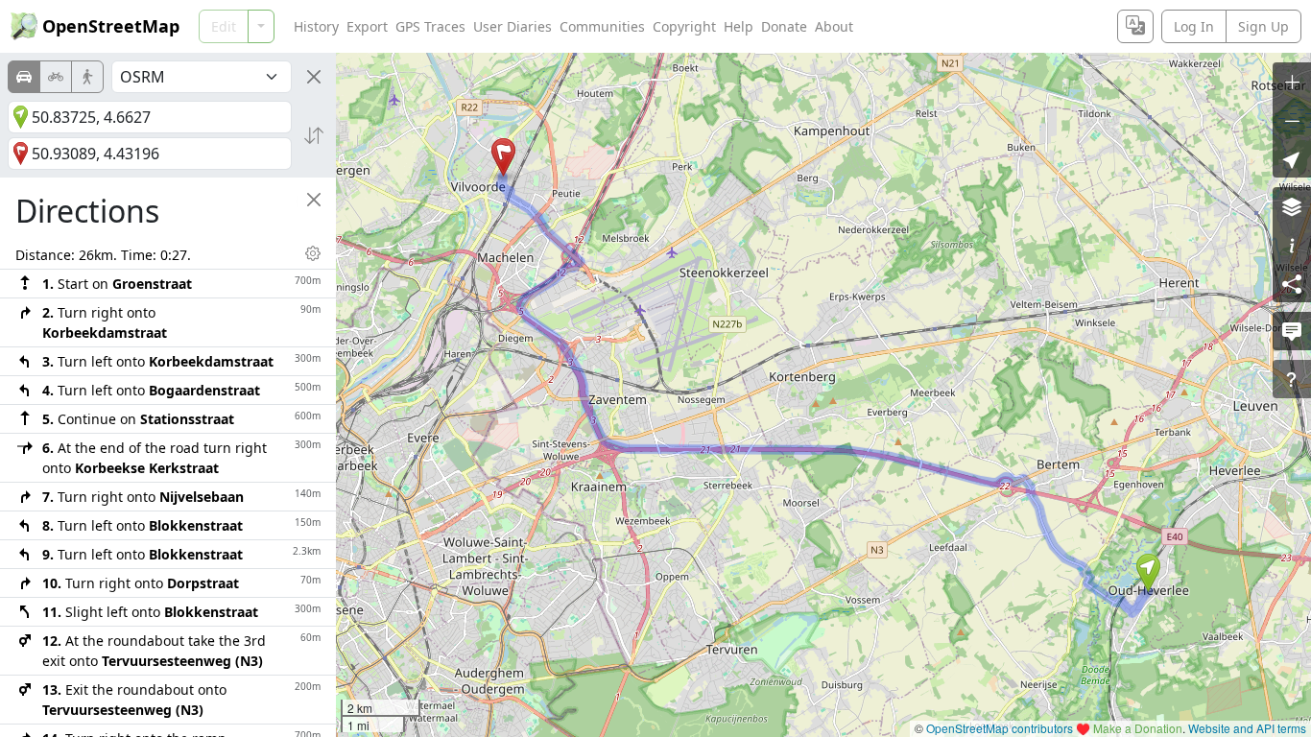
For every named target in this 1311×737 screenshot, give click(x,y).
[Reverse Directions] (313, 135)
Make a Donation (1137, 728)
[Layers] (1292, 206)
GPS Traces (430, 26)
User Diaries (512, 26)
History (316, 26)
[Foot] (87, 76)
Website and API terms (1247, 728)
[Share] (1292, 283)
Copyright (684, 26)
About (834, 26)
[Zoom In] (1292, 81)
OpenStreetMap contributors (999, 728)
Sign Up (1263, 26)
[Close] (313, 76)
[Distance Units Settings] (312, 253)
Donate (784, 26)
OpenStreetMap (110, 25)
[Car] (24, 76)
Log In (1194, 26)
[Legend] (1292, 245)
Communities (602, 26)
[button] (1148, 573)
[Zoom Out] (1292, 120)
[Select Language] (1135, 26)
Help (738, 26)
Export (367, 26)
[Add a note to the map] (1292, 331)
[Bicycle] (55, 76)
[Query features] (1292, 379)
